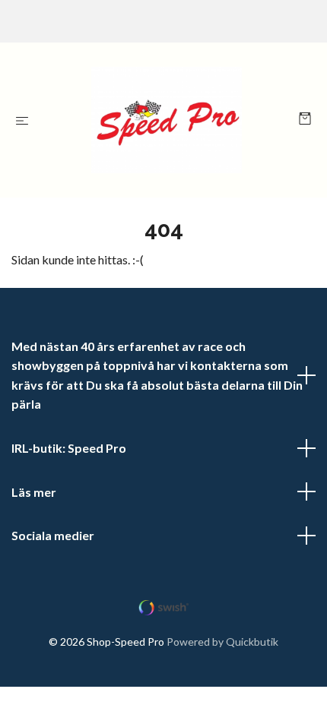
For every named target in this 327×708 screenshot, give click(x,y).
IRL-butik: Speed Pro (68, 448)
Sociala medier (52, 535)
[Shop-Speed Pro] (166, 120)
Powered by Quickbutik (222, 641)
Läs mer (33, 492)
